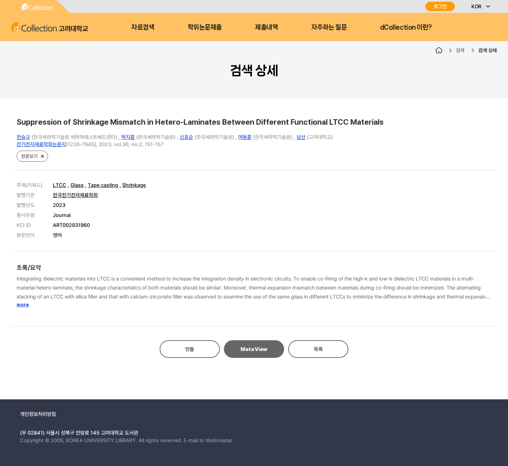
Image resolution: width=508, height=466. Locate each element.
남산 (301, 136)
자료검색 (142, 27)
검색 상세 (487, 50)
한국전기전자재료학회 (75, 194)
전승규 (23, 136)
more (23, 304)
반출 (189, 349)
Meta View (254, 349)
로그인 (440, 6)
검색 (460, 50)
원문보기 (29, 156)
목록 (318, 349)
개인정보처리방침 (38, 413)
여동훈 (245, 136)
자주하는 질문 (329, 27)
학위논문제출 (205, 27)
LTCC (59, 184)
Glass (77, 184)
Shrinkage (134, 184)
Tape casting (103, 184)
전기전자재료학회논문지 (41, 144)
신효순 (186, 136)
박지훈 (128, 136)
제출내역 (266, 27)
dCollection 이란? (406, 27)
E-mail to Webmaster (208, 440)
